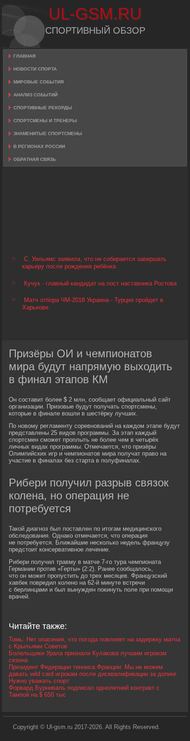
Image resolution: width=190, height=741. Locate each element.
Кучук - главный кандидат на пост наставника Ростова (100, 283)
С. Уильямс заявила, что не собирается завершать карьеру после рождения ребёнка (94, 262)
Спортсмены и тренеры (45, 120)
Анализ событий (35, 94)
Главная (24, 56)
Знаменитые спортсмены (47, 133)
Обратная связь (34, 159)
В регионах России (39, 146)
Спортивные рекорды (42, 107)
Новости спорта (35, 68)
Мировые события (38, 81)
